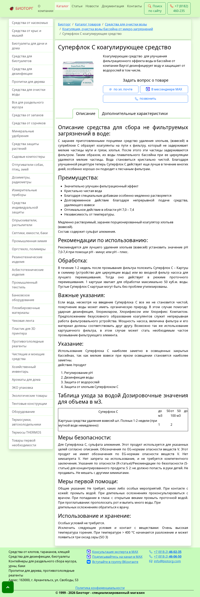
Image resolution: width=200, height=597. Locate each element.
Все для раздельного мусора (28, 104)
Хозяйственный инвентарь (24, 369)
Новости (92, 6)
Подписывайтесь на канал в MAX (117, 557)
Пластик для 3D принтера (23, 330)
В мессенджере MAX (166, 89)
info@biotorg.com (167, 561)
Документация (113, 6)
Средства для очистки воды (28, 91)
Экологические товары (29, 395)
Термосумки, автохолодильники (26, 422)
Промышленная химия (29, 241)
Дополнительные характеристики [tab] (135, 113)
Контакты (134, 6)
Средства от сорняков (29, 123)
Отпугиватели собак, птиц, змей (28, 166)
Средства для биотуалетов (22, 58)
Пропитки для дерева (28, 81)
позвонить (148, 98)
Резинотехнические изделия (27, 259)
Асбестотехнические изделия (28, 272)
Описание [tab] (85, 113)
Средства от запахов (27, 115)
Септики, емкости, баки (30, 233)
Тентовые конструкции (29, 403)
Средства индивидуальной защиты (25, 207)
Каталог (62, 6)
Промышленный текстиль (24, 284)
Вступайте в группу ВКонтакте (115, 562)
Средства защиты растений (25, 146)
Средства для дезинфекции (22, 71)
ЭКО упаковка (22, 387)
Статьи (77, 6)
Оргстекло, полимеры (29, 249)
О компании (45, 8)
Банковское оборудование (23, 297)
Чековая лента (23, 320)
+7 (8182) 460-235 (180, 8)
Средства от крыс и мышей (26, 33)
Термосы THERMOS (26, 432)
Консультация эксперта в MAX (115, 552)
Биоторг (64, 24)
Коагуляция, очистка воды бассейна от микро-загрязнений (107, 29)
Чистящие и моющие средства (28, 356)
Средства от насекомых (30, 23)
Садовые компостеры (28, 156)
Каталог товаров (88, 24)
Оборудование (23, 411)
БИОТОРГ (23, 8)
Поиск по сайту (155, 8)
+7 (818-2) (167, 552)
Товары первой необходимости (24, 442)
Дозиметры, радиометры (21, 179)
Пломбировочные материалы (26, 310)
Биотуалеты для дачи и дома (29, 45)
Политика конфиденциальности (100, 588)
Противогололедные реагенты (28, 343)
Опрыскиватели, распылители (24, 222)
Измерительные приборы (24, 192)
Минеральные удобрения (23, 133)
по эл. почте (123, 89)
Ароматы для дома (26, 379)
